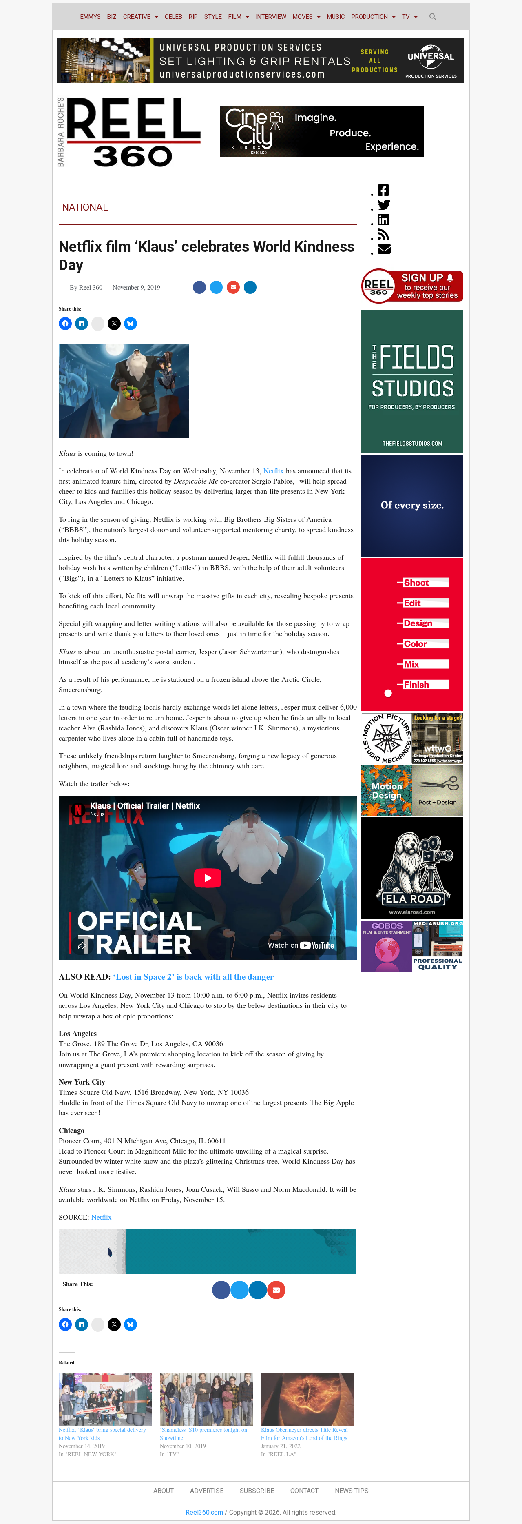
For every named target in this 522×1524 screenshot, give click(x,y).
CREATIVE (136, 16)
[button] (433, 16)
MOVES (303, 16)
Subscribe (257, 1491)
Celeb (173, 16)
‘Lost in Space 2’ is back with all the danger (193, 976)
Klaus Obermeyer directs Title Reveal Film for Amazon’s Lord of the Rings (304, 1434)
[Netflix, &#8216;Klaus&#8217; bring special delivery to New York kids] (105, 1399)
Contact (304, 1491)
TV (406, 16)
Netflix (273, 470)
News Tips (352, 1491)
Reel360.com (204, 1512)
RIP (193, 16)
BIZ (112, 16)
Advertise (206, 1491)
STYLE (213, 16)
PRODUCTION (370, 16)
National (85, 207)
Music (336, 16)
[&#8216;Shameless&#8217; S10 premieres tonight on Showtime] (206, 1399)
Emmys (90, 16)
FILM (234, 16)
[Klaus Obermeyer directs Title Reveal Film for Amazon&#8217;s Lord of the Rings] (307, 1399)
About (163, 1491)
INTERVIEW (271, 16)
